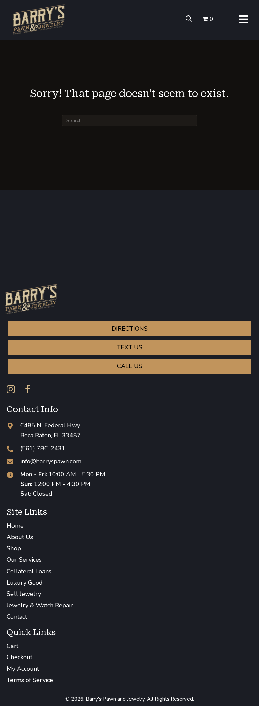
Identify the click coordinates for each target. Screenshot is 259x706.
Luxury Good (25, 583)
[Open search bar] (188, 18)
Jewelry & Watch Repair (40, 605)
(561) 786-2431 (42, 448)
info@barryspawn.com (50, 461)
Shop (14, 548)
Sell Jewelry (24, 594)
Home (15, 526)
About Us (20, 537)
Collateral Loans (29, 571)
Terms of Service (30, 680)
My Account (23, 669)
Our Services (24, 560)
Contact (17, 617)
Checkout (19, 657)
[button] (11, 389)
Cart (12, 646)
